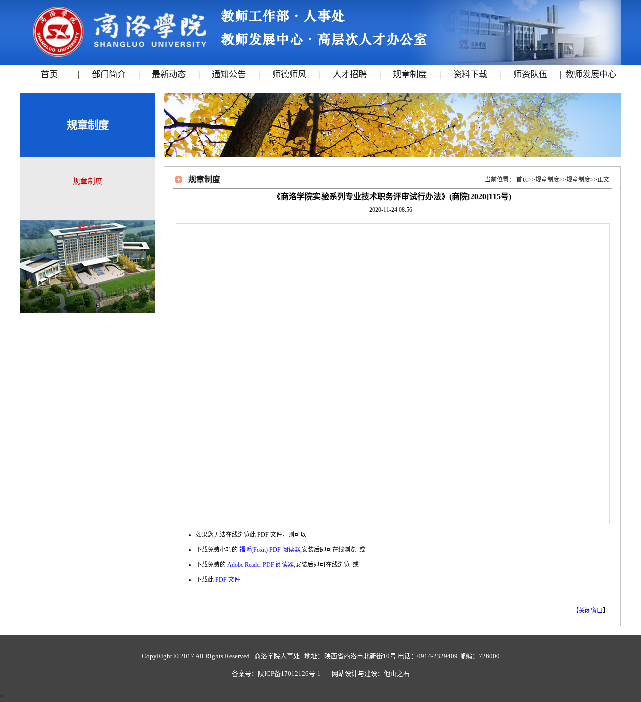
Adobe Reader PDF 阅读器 (260, 565)
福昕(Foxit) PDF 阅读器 (269, 550)
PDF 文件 (227, 580)
